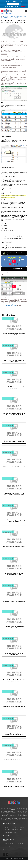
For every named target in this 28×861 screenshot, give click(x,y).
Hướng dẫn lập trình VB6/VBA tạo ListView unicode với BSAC (14, 654)
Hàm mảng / (16, 16)
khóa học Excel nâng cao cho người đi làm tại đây (18, 303)
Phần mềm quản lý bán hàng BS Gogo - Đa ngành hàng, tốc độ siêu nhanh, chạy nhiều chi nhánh (14, 547)
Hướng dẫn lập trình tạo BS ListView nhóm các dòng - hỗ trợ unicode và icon (14, 627)
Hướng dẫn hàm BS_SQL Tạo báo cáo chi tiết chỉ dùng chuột (14, 707)
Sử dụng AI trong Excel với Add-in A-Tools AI (14, 786)
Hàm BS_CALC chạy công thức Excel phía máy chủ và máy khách (14, 361)
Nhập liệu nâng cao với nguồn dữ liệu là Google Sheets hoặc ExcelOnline (14, 334)
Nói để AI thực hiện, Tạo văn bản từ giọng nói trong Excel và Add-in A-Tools (14, 760)
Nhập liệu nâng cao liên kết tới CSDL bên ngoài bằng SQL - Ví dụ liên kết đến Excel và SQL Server (14, 414)
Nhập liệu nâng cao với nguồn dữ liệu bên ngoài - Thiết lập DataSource (14, 467)
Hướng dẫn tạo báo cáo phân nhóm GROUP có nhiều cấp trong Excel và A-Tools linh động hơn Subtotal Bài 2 (14, 600)
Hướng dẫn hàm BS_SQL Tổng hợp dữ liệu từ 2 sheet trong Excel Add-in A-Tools (14, 680)
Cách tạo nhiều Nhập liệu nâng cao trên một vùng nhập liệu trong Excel (14, 387)
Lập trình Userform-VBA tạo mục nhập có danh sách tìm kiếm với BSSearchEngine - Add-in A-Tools (14, 440)
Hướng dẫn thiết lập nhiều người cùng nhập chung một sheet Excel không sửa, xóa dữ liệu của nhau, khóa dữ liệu (14, 494)
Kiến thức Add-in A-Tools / (8, 16)
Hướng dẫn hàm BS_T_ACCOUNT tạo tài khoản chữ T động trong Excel (13, 17)
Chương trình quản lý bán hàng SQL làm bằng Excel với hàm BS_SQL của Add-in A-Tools (14, 733)
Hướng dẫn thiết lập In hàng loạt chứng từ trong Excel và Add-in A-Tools (14, 520)
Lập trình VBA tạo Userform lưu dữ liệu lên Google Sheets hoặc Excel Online (14, 574)
